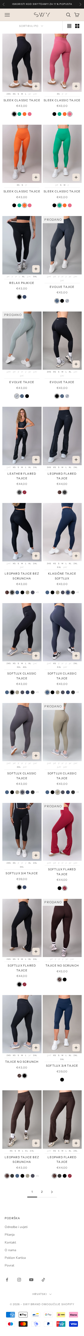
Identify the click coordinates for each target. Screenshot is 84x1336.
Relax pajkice (21, 283)
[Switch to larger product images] (69, 26)
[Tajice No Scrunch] (59, 979)
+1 (37, 592)
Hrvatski (39, 1294)
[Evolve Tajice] (57, 301)
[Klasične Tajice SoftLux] (68, 592)
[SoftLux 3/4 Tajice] (19, 887)
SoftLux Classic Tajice (21, 676)
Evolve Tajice (62, 287)
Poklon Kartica (15, 1258)
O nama (10, 1250)
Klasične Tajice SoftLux (62, 576)
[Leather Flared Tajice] (19, 492)
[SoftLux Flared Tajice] (24, 492)
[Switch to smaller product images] (77, 26)
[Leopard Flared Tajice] (59, 492)
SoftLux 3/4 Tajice (22, 873)
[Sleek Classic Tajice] (14, 114)
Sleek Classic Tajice (22, 100)
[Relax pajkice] (19, 297)
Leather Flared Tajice (21, 476)
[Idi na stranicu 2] (52, 1192)
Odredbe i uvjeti (16, 1227)
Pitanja (9, 1234)
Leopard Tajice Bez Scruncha (22, 576)
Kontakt (10, 1242)
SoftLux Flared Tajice (62, 872)
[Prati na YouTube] (31, 1279)
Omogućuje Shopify (58, 1304)
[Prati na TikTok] (43, 1279)
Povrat (9, 1265)
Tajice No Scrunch (62, 965)
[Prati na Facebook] (7, 1279)
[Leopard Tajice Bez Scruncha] (7, 592)
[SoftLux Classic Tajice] (17, 592)
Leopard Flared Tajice (62, 476)
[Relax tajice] (24, 297)
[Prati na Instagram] (19, 1279)
